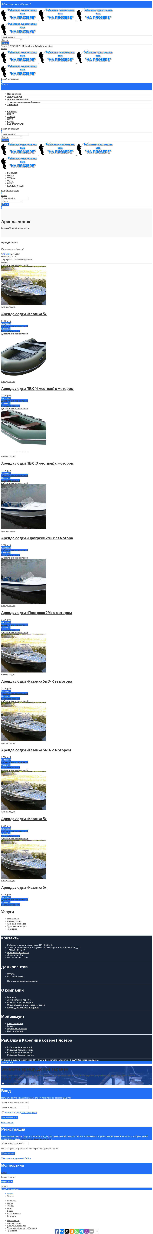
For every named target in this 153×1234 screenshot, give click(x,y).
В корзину (6, 323)
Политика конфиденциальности (22, 981)
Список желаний (15, 1031)
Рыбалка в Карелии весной (20, 1049)
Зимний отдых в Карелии (19, 999)
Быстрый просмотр (10, 331)
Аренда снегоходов (16, 923)
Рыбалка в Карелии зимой (19, 1047)
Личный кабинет (15, 1023)
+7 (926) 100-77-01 (15, 46)
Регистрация (7, 1122)
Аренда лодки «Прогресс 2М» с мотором (36, 612)
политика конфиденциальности (36, 1139)
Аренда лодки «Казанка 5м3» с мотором (36, 750)
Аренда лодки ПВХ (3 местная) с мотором (37, 463)
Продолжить (7, 1181)
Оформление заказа (17, 1028)
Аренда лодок (8, 306)
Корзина (11, 1026)
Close (4, 1172)
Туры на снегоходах (16, 926)
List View (15, 253)
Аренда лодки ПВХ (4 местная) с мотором (37, 388)
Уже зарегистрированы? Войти (16, 1158)
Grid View (5, 253)
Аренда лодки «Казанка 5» (24, 314)
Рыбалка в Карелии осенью (20, 1055)
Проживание (13, 918)
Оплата (10, 973)
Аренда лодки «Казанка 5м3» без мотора (36, 681)
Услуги (12, 228)
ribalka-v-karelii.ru (15, 955)
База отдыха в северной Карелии (23, 1007)
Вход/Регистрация (10, 1189)
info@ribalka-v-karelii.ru (42, 46)
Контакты (11, 997)
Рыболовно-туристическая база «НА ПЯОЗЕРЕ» (24, 1059)
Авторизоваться (9, 1117)
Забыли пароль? (29, 1112)
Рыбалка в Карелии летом (19, 1052)
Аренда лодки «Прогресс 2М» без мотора (37, 538)
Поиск (5, 43)
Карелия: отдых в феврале (20, 1002)
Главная (5, 228)
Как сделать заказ (15, 976)
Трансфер (12, 928)
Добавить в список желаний (14, 265)
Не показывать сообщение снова (21, 1083)
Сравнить (5, 328)
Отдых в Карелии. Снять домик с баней (26, 1005)
